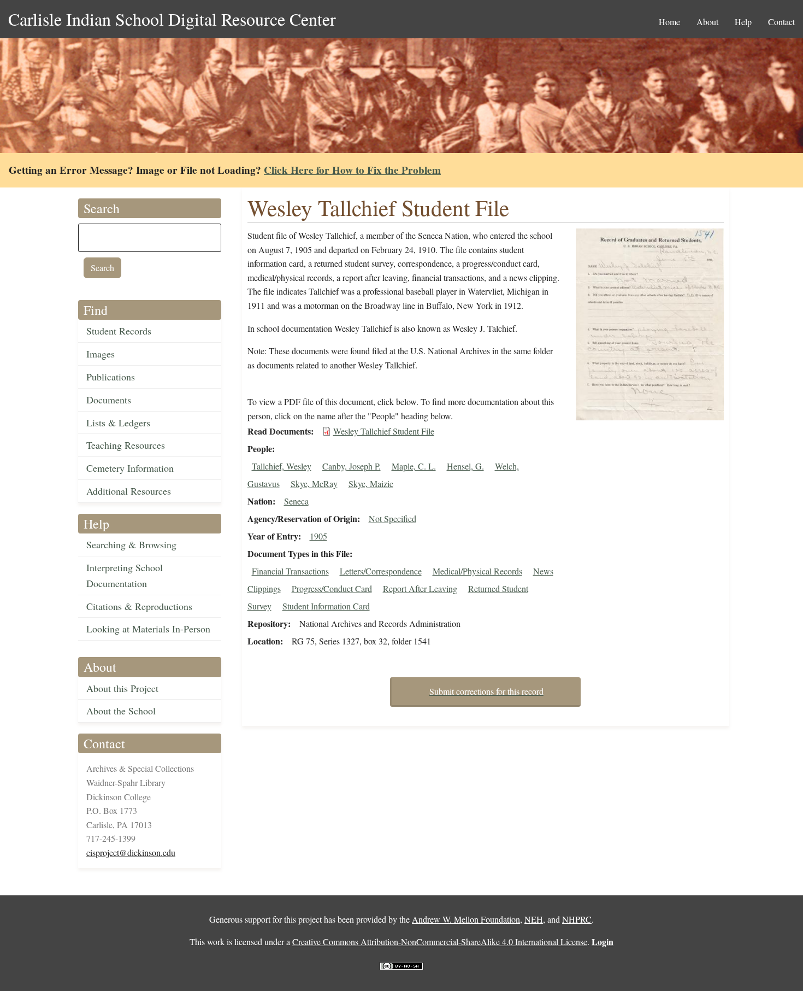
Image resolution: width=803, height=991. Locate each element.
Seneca (296, 501)
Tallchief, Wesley (281, 466)
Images (100, 353)
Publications (110, 376)
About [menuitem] (707, 21)
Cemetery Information (130, 467)
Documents (108, 399)
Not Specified (392, 518)
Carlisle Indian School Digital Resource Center (172, 19)
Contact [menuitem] (781, 21)
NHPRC (577, 919)
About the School (121, 710)
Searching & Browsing (131, 544)
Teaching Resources (125, 444)
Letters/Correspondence (381, 571)
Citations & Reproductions (139, 606)
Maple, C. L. (414, 466)
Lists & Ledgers (118, 422)
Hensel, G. (465, 466)
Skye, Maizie (371, 483)
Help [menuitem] (743, 21)
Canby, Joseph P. (351, 466)
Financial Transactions (290, 571)
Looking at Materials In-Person (148, 628)
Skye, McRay (314, 483)
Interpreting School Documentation (124, 575)
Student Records (118, 330)
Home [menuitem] (669, 21)
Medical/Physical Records (477, 571)
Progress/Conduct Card (332, 588)
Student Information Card (326, 606)
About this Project (122, 688)
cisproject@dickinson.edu (130, 852)
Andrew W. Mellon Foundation (466, 919)
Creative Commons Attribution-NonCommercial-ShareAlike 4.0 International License (439, 941)
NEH (533, 919)
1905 (318, 536)
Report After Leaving (420, 588)
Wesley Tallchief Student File (383, 431)
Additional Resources (128, 490)
